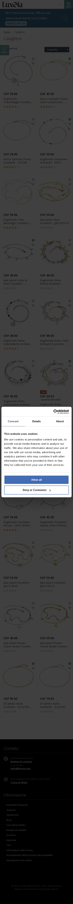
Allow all (36, 479)
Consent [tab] (13, 421)
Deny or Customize (34, 489)
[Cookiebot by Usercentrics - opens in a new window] (53, 411)
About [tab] (60, 421)
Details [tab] (36, 421)
